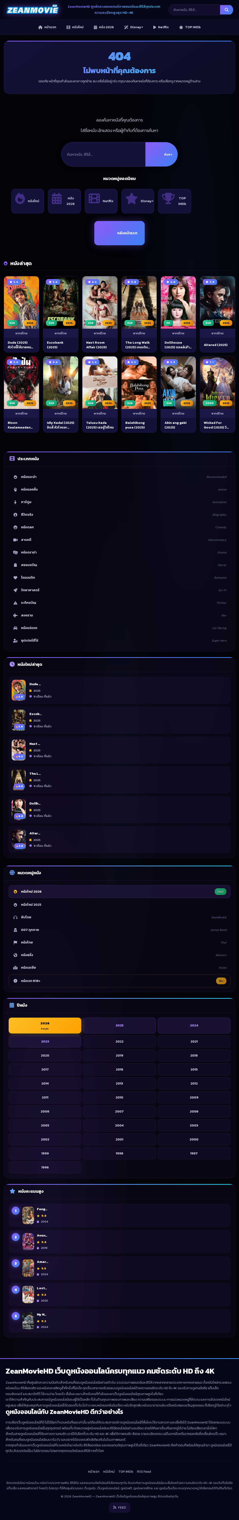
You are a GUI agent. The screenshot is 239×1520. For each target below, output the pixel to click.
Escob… (35, 713)
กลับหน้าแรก (127, 233)
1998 (119, 1153)
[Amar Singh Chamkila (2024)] (28, 1268)
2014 (45, 1083)
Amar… (42, 1261)
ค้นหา (168, 154)
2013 (119, 1083)
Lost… (42, 1288)
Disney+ (147, 201)
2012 (194, 1083)
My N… (41, 1314)
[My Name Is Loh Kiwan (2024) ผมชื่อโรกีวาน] (28, 1321)
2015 (194, 1069)
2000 (194, 1139)
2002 (45, 1139)
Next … (34, 743)
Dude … (35, 683)
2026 (44, 1025)
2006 (194, 1111)
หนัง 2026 (71, 201)
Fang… (42, 1209)
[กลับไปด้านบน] (226, 1512)
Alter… (34, 833)
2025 (119, 1025)
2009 (194, 1097)
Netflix (108, 201)
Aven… (42, 1235)
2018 (194, 1055)
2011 (45, 1097)
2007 (119, 1111)
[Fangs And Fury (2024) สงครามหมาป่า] (28, 1215)
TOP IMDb (182, 201)
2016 (119, 1069)
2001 (119, 1139)
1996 (45, 1167)
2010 (119, 1097)
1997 (194, 1153)
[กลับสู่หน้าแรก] (32, 10)
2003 (194, 1125)
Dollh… (35, 803)
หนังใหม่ (33, 201)
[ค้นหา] (226, 9)
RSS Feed (144, 1471)
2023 (45, 1041)
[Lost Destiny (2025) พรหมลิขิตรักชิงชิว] (28, 1294)
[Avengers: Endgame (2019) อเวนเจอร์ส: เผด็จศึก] (28, 1242)
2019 (119, 1055)
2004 (119, 1125)
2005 (45, 1125)
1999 (45, 1153)
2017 (45, 1069)
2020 (45, 1055)
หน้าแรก (93, 1471)
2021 (194, 1041)
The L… (35, 773)
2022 (119, 1041)
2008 (45, 1111)
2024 (194, 1025)
